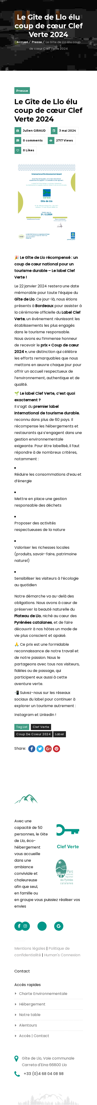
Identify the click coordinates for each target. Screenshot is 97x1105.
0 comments (33, 140)
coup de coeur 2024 (33, 734)
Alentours (28, 1025)
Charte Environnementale (43, 993)
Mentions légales (29, 948)
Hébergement (32, 1004)
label (59, 734)
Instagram (24, 714)
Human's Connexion (62, 955)
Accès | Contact (34, 1035)
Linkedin (47, 714)
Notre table (29, 1014)
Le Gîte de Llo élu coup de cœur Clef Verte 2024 (48, 110)
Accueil (22, 42)
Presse (37, 42)
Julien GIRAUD (34, 130)
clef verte (41, 727)
